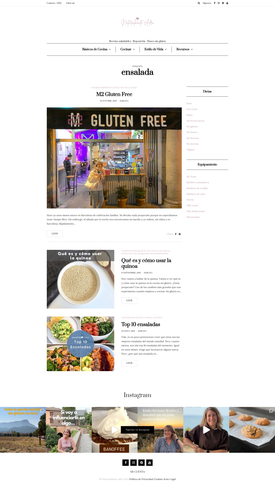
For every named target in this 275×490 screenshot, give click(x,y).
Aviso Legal (169, 479)
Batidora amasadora (198, 182)
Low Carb (192, 109)
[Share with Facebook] (176, 234)
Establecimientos (102, 88)
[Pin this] (180, 234)
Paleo (190, 114)
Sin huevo (192, 132)
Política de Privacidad (141, 479)
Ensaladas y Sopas (141, 318)
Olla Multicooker (196, 211)
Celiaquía (164, 251)
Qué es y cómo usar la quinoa (146, 263)
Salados (157, 318)
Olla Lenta (192, 205)
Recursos (182, 49)
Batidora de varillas (197, 188)
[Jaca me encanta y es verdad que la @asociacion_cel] (23, 430)
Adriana (124, 101)
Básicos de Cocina (94, 49)
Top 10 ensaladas (140, 324)
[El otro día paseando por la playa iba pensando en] (206, 430)
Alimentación (129, 251)
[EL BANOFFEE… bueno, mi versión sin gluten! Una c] (115, 430)
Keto (189, 103)
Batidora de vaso (196, 193)
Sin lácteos (193, 138)
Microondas (193, 217)
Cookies (158, 479)
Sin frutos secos (195, 120)
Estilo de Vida (154, 49)
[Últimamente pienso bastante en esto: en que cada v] (69, 430)
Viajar (133, 88)
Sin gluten (192, 126)
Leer (55, 234)
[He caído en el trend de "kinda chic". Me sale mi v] (160, 430)
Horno (190, 199)
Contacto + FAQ (54, 3)
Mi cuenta (137, 471)
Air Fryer (191, 176)
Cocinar (125, 49)
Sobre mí (70, 3)
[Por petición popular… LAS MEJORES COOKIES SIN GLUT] (252, 430)
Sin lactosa (193, 143)
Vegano (191, 149)
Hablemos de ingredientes (154, 254)
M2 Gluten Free (114, 94)
